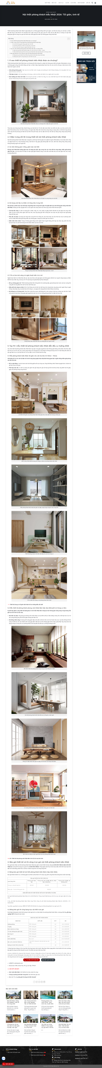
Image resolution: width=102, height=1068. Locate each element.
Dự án (67, 2)
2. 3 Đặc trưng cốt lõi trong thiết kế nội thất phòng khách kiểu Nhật (25, 42)
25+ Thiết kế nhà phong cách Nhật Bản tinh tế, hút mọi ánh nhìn (26, 858)
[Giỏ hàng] (95, 2)
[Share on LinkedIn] (44, 982)
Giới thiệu (47, 2)
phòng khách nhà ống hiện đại (32, 623)
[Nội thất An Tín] (10, 2)
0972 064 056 (83, 1055)
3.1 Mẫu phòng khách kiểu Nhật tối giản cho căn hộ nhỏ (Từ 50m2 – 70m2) (28, 50)
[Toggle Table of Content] (67, 39)
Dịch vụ (61, 2)
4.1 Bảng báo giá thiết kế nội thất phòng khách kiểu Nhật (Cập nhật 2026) (28, 55)
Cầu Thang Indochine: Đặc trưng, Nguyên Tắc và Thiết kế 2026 (30, 1002)
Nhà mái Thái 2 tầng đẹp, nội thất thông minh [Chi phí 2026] (64, 1002)
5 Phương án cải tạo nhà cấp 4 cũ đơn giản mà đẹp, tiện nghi (13, 1026)
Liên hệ (88, 2)
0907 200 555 (83, 1058)
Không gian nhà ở (51, 12)
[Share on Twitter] (37, 982)
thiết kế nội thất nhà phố (28, 131)
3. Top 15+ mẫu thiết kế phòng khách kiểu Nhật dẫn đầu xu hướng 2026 (26, 48)
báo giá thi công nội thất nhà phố (16, 950)
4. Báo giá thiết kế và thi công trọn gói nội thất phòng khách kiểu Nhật (26, 53)
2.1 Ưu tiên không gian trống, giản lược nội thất (22, 44)
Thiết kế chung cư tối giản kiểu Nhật (19, 604)
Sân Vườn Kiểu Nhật (14, 972)
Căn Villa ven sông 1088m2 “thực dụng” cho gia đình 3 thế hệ (47, 1026)
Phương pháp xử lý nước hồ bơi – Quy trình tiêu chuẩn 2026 (47, 1002)
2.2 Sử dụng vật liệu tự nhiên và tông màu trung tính (23, 45)
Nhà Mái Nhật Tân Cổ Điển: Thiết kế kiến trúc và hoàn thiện (64, 1026)
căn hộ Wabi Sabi (13, 218)
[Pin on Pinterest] (42, 982)
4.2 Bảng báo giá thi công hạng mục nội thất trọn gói (24, 56)
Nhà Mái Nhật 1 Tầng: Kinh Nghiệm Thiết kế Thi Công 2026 (13, 1002)
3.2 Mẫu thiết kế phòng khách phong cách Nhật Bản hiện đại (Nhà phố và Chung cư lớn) (31, 51)
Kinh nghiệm (81, 2)
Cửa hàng (73, 2)
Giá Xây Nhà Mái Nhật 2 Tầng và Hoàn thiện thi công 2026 (30, 1026)
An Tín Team (54, 19)
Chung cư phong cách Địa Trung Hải (18, 974)
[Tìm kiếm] (92, 2)
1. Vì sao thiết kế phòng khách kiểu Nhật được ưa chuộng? (23, 40)
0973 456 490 (83, 1052)
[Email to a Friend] (39, 982)
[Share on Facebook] (34, 982)
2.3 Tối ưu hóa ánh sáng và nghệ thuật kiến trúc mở (23, 47)
